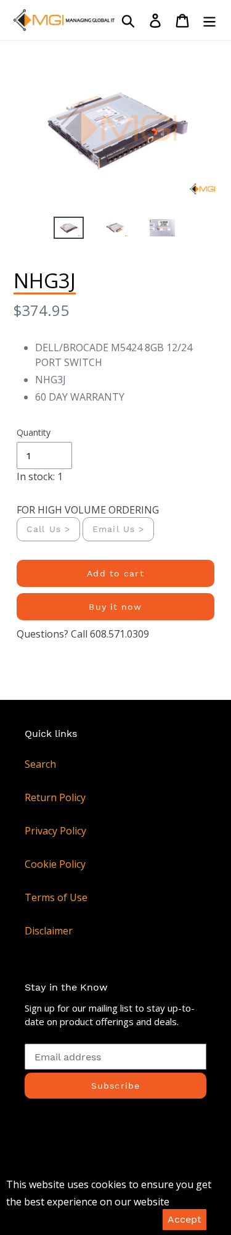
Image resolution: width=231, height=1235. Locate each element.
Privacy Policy (55, 831)
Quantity (34, 432)
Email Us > (118, 529)
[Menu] (209, 20)
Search (40, 764)
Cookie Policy (55, 864)
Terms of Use (56, 897)
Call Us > (48, 529)
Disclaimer (49, 931)
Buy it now (115, 607)
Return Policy (55, 797)
